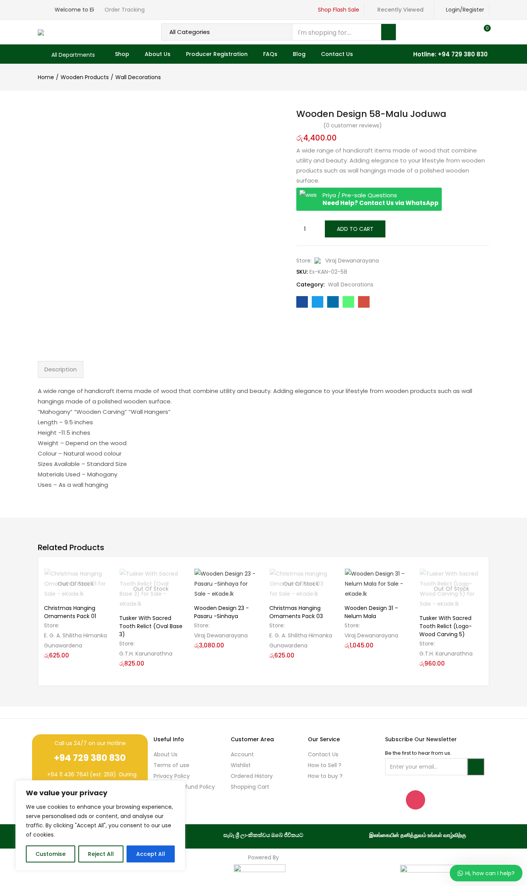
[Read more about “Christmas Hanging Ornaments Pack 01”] (101, 578)
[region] (100, 825)
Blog (299, 54)
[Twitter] (458, 800)
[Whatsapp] (436, 800)
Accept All (150, 854)
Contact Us (337, 54)
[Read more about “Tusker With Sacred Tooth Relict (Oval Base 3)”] (176, 578)
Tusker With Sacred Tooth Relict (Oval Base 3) (150, 626)
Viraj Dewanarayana (352, 260)
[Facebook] (394, 800)
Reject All (101, 854)
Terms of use (171, 765)
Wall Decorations (138, 77)
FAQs (270, 54)
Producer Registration (217, 54)
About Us (158, 54)
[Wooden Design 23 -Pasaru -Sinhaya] (225, 584)
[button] (484, 32)
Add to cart (355, 229)
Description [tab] (60, 369)
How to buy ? (325, 776)
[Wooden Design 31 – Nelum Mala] (376, 584)
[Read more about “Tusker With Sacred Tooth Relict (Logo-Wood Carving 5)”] (477, 578)
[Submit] (475, 766)
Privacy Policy (172, 776)
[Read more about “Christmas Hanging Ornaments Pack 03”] (327, 578)
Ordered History (252, 776)
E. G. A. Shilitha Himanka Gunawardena (75, 640)
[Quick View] (101, 591)
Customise (50, 854)
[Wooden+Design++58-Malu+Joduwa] (317, 302)
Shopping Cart (250, 787)
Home (46, 77)
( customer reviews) (352, 125)
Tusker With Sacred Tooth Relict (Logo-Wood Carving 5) (445, 626)
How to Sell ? (324, 765)
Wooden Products (85, 77)
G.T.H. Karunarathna (145, 653)
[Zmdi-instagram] (415, 800)
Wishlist (241, 765)
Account (242, 754)
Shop (122, 54)
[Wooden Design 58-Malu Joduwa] (302, 302)
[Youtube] (478, 800)
